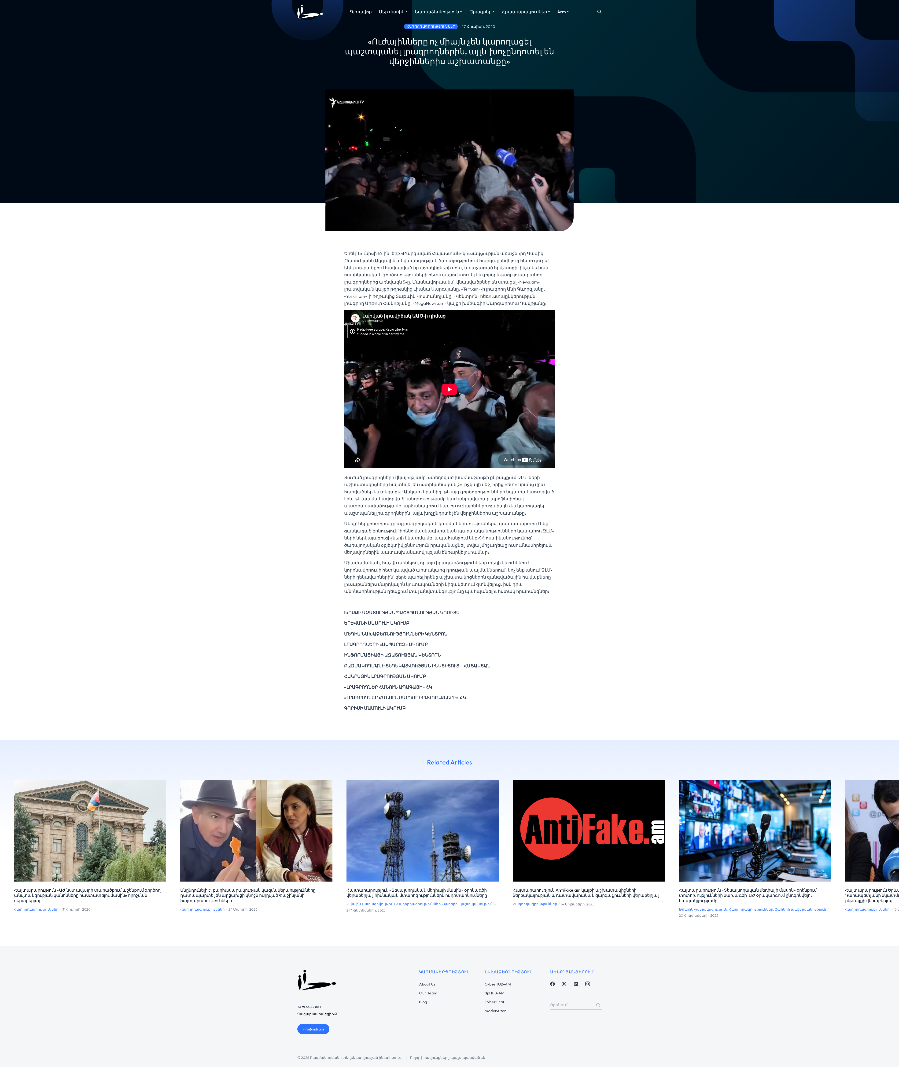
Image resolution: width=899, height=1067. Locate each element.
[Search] (598, 1004)
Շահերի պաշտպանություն (468, 904)
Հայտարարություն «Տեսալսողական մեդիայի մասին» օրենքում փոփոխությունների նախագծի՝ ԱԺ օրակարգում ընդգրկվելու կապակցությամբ (748, 895)
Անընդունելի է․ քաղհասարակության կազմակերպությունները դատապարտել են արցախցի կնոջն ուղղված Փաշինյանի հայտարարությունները (248, 895)
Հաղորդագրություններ (36, 909)
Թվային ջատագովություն (370, 904)
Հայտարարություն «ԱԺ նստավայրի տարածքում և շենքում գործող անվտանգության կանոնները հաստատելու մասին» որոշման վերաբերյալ (87, 895)
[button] (7, 849)
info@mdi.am (313, 1029)
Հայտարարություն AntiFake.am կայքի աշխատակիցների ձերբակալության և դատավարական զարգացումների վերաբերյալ (586, 892)
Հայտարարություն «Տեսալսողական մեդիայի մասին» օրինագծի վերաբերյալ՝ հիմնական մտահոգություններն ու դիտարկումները (416, 892)
